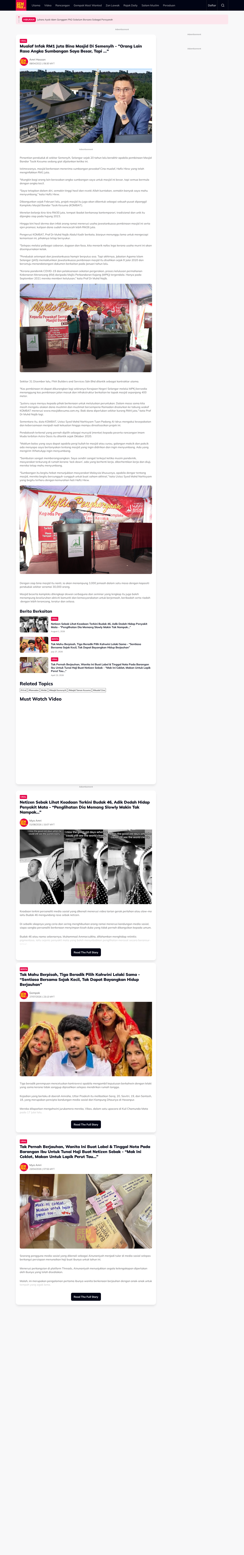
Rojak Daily (130, 5)
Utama (36, 5)
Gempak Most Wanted (88, 5)
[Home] (21, 5)
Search (222, 5)
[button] (18, 16)
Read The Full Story (86, 952)
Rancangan (62, 5)
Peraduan (169, 5)
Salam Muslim (150, 5)
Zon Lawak (113, 5)
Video (47, 5)
